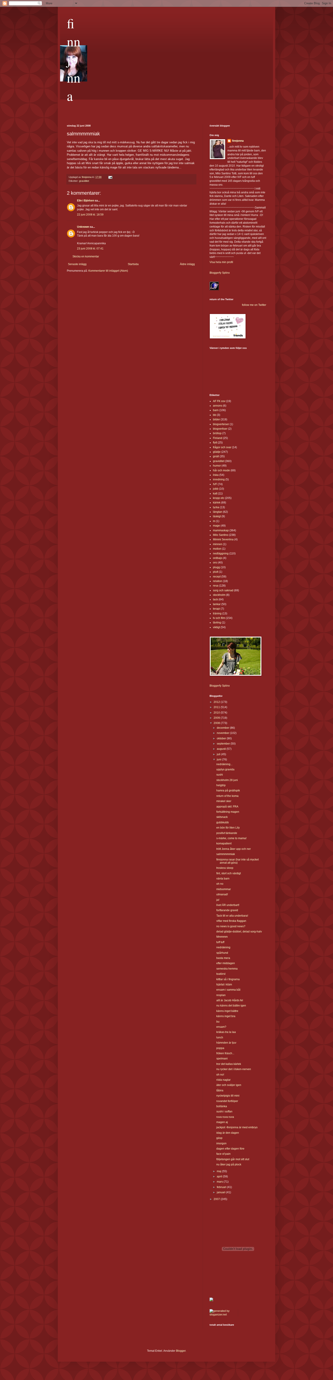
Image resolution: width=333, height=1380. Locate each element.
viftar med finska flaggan (231, 920)
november (223, 733)
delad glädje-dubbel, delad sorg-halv (239, 931)
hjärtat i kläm (224, 984)
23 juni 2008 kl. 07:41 (90, 248)
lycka (216, 507)
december (223, 727)
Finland (217, 438)
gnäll (216, 456)
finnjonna (73, 59)
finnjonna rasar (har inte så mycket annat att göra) (237, 861)
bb (214, 415)
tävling (217, 622)
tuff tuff (220, 942)
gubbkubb (222, 822)
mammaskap (221, 530)
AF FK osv (219, 401)
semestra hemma (227, 968)
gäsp (219, 1138)
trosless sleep (224, 868)
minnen (217, 544)
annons (217, 405)
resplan (221, 995)
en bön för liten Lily (228, 827)
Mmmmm (222, 936)
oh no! (220, 1074)
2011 (217, 707)
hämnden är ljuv (226, 1042)
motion (217, 548)
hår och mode (221, 470)
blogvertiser (220, 428)
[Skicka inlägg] (110, 177)
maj (219, 1171)
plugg (216, 567)
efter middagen (225, 963)
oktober (222, 738)
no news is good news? (230, 926)
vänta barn (222, 878)
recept (217, 576)
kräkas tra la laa (226, 1032)
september (224, 743)
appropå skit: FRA (227, 806)
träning (217, 613)
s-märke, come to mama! (231, 838)
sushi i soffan (224, 1111)
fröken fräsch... (225, 1053)
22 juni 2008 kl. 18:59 (90, 214)
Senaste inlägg (77, 264)
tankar (217, 604)
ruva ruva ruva (225, 1117)
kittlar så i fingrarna (228, 979)
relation (217, 581)
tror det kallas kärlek (228, 1064)
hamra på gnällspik (228, 790)
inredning (219, 479)
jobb (215, 488)
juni (219, 759)
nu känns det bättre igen (231, 1005)
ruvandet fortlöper (227, 1101)
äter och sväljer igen (228, 1085)
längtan (217, 511)
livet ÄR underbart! (227, 905)
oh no (219, 883)
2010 (217, 712)
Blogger (181, 1350)
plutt (215, 571)
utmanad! (222, 894)
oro (215, 562)
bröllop (217, 433)
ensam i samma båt (228, 989)
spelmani (222, 1058)
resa (215, 585)
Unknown (83, 226)
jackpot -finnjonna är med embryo (237, 1127)
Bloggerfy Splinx (220, 272)
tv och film (219, 618)
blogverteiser (221, 424)
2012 (217, 702)
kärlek (216, 502)
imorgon (221, 1143)
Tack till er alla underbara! (232, 915)
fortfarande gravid (227, 910)
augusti (222, 748)
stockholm (219, 595)
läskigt (217, 516)
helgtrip (221, 785)
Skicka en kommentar (85, 256)
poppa (220, 1048)
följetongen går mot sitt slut (232, 1159)
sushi (219, 774)
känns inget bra (225, 1016)
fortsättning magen (227, 811)
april (220, 1176)
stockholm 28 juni (227, 780)
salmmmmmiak (225, 854)
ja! (217, 899)
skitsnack (222, 817)
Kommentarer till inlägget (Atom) (108, 270)
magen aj (222, 1122)
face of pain (223, 1153)
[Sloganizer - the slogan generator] (222, 1314)
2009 (217, 717)
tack (215, 599)
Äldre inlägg (187, 264)
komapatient (224, 843)
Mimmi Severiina (223, 539)
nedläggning (221, 553)
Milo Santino (220, 535)
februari (222, 1187)
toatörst (220, 973)
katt (215, 493)
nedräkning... (224, 764)
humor (217, 465)
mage (216, 525)
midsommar (223, 889)
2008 (217, 723)
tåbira (219, 1090)
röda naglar (223, 1079)
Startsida (133, 264)
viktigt (216, 627)
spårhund (222, 952)
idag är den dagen (227, 1132)
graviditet (84, 181)
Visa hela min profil (221, 262)
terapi (216, 608)
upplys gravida (225, 769)
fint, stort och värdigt (228, 873)
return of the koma (227, 796)
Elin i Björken (85, 200)
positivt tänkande (226, 833)
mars (220, 1181)
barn (216, 410)
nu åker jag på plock (228, 1164)
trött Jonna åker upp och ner (233, 849)
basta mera (223, 958)
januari (221, 1192)
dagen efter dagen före (230, 1148)
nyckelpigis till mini (227, 1095)
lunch (219, 1037)
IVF (215, 484)
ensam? (221, 1026)
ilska (216, 475)
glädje (217, 451)
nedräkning (223, 947)
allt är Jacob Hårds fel (229, 1000)
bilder (216, 419)
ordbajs (217, 558)
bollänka (221, 1106)
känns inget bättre (227, 1011)
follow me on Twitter (254, 305)
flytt (215, 442)
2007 (217, 1199)
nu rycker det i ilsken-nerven (233, 1069)
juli (219, 754)
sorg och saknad (223, 590)
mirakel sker (223, 801)
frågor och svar (222, 447)
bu (218, 1021)
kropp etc (218, 498)
